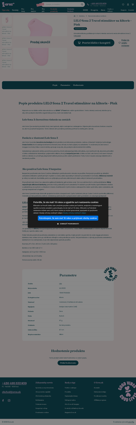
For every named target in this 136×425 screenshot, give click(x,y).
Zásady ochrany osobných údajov (74, 213)
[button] (68, 224)
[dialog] (68, 212)
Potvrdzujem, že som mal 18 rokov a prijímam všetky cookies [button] (68, 218)
